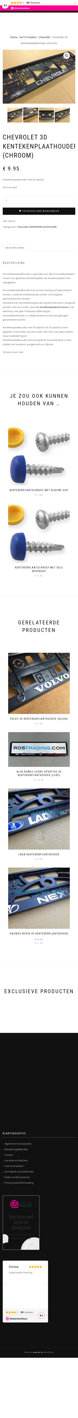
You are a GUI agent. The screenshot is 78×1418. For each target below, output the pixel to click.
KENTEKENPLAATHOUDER (43, 226)
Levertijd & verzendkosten (19, 1171)
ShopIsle (28, 1352)
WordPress (48, 1352)
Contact (9, 1154)
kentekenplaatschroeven (54, 307)
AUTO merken (28, 37)
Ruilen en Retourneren (17, 1177)
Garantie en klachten (16, 1160)
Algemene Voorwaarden (18, 1143)
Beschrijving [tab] (15, 247)
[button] (66, 55)
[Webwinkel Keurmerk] (21, 1222)
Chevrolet (44, 37)
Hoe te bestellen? (14, 1166)
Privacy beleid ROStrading (19, 1182)
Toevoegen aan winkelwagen (40, 211)
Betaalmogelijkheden (16, 1149)
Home (13, 37)
